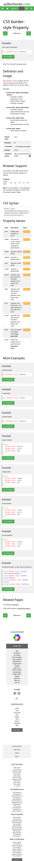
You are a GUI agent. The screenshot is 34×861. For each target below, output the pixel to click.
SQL (17, 715)
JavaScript (17, 712)
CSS (17, 710)
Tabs (17, 651)
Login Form (17, 668)
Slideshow (17, 678)
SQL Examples (17, 824)
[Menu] (2, 8)
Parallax (17, 665)
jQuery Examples (17, 832)
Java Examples (17, 834)
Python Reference (17, 799)
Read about (23, 146)
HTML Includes (17, 670)
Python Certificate (17, 849)
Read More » (17, 730)
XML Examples (17, 836)
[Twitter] (19, 694)
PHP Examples (17, 831)
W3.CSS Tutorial (17, 777)
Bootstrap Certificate (17, 854)
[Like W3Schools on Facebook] (17, 699)
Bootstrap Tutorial (17, 779)
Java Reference (17, 809)
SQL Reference (17, 797)
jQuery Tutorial (17, 782)
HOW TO (17, 646)
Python (17, 717)
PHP (17, 719)
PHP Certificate (17, 852)
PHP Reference (17, 804)
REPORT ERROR (17, 746)
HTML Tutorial (17, 767)
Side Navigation (17, 657)
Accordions (17, 655)
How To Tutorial (17, 772)
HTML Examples (17, 817)
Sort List (17, 682)
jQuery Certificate (17, 851)
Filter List (17, 680)
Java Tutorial (17, 784)
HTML (17, 708)
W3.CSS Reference (17, 801)
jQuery (17, 721)
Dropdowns (17, 653)
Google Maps (17, 672)
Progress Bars (17, 663)
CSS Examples (17, 819)
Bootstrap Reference (17, 802)
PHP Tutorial (17, 781)
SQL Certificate (17, 847)
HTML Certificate (17, 842)
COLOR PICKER (17, 632)
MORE (14, 8)
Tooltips (17, 676)
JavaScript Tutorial (17, 771)
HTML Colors (17, 806)
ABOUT (17, 756)
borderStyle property (24, 608)
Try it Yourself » (8, 57)
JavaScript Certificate (17, 845)
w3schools (17, 3)
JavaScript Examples (17, 821)
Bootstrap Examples (17, 829)
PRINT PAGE (17, 749)
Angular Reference (17, 811)
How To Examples (17, 822)
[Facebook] (15, 694)
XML (17, 725)
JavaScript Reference (16, 796)
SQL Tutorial (17, 774)
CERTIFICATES (17, 704)
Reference (17, 33)
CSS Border (15, 604)
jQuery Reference (17, 807)
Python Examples (16, 826)
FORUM (17, 753)
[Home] (7, 8)
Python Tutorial (17, 776)
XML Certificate (17, 856)
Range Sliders (17, 674)
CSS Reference (17, 794)
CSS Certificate (17, 844)
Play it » (26, 231)
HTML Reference (17, 792)
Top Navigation (17, 659)
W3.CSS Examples (17, 827)
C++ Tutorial (17, 786)
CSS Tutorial (17, 769)
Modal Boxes (17, 661)
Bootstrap (17, 723)
